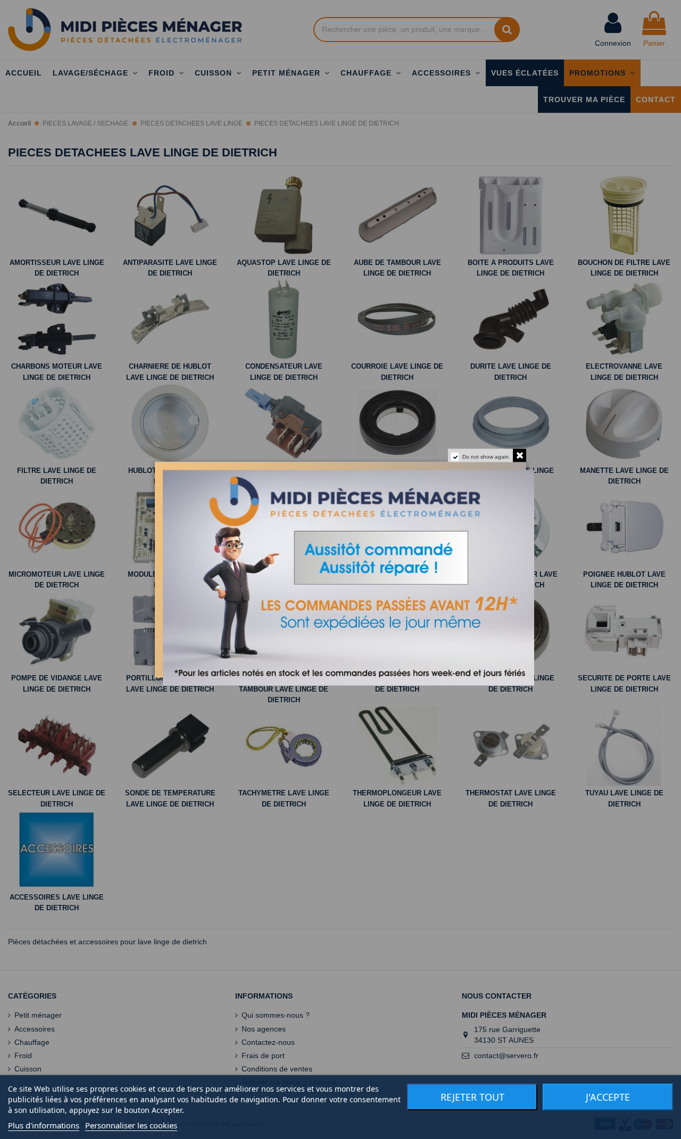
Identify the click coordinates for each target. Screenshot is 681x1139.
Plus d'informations (43, 1125)
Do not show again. (486, 456)
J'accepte (608, 1097)
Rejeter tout (472, 1097)
